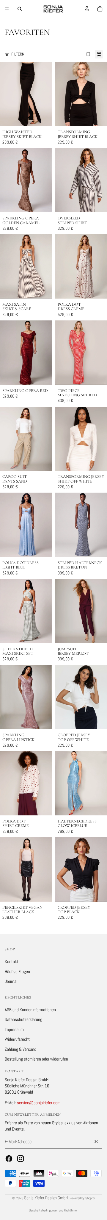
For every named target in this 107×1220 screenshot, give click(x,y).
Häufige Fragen (17, 971)
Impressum (14, 1029)
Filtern (17, 54)
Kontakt (11, 961)
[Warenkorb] (99, 8)
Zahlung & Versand (20, 1049)
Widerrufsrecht (17, 1039)
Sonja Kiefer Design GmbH (46, 1198)
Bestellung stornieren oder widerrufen (36, 1059)
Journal (11, 981)
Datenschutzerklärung (23, 1019)
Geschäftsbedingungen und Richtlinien (53, 1210)
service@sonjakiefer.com (39, 1102)
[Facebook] (9, 1158)
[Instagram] (20, 1158)
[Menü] (7, 9)
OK (96, 1141)
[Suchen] (19, 8)
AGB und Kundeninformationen (30, 1009)
